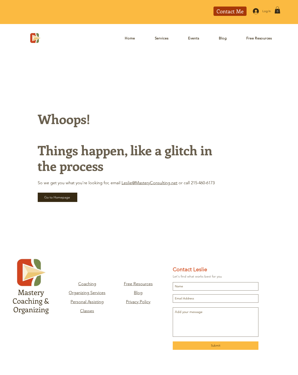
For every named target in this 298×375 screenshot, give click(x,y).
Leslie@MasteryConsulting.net (149, 182)
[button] (277, 10)
